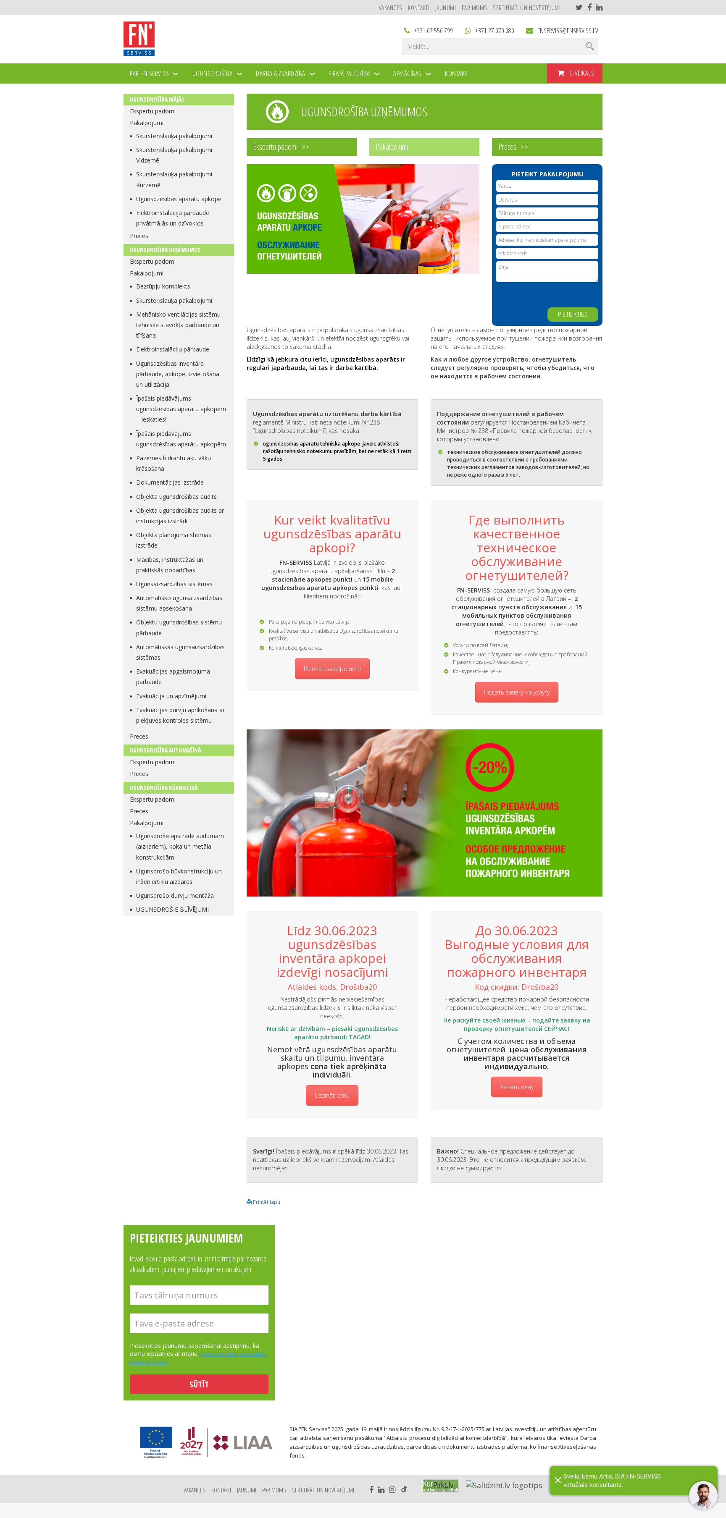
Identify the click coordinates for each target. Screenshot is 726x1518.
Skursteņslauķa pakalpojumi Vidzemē (174, 155)
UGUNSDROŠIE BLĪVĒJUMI (172, 909)
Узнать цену (517, 1087)
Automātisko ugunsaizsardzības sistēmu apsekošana (179, 603)
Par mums (474, 7)
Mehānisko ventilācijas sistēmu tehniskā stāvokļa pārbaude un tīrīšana (178, 324)
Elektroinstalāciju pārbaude (172, 349)
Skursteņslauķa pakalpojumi (174, 136)
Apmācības (407, 73)
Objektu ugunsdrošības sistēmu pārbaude (179, 627)
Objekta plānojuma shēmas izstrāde (173, 540)
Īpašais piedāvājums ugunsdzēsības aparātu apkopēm (181, 439)
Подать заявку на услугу (517, 692)
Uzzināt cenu (332, 1095)
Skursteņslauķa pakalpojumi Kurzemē (174, 179)
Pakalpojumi (146, 123)
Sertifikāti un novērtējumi (526, 7)
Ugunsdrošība (212, 73)
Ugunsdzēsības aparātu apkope (178, 199)
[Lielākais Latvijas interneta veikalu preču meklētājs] (440, 1485)
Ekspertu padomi (153, 111)
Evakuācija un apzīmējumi (171, 696)
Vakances (390, 7)
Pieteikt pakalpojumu (332, 669)
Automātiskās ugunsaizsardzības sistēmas (180, 652)
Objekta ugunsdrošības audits (176, 497)
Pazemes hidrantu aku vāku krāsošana (173, 463)
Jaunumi (445, 7)
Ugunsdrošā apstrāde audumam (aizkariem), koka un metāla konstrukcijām (180, 846)
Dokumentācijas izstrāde (170, 482)
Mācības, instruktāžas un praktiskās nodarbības (169, 565)
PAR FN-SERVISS (149, 73)
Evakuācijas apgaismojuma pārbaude (173, 676)
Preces (139, 236)
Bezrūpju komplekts (163, 286)
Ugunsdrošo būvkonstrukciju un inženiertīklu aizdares (179, 876)
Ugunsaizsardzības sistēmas (174, 584)
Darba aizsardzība (280, 73)
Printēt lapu (266, 1201)
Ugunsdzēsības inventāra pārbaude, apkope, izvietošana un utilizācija (177, 373)
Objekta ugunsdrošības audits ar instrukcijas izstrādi (180, 515)
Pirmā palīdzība (349, 73)
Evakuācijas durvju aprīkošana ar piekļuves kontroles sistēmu (180, 715)
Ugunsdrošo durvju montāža (175, 895)
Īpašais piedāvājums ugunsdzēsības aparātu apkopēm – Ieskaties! (181, 408)
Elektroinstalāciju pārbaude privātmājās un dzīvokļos (172, 218)
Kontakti (418, 7)
